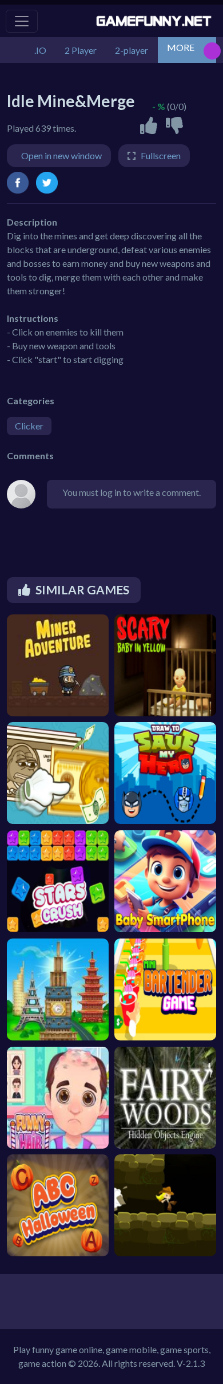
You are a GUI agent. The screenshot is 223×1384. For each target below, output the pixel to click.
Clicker (29, 425)
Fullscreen (161, 155)
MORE (180, 47)
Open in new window (61, 155)
